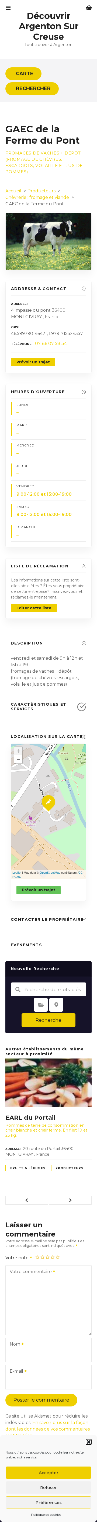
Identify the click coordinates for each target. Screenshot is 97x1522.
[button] (88, 1442)
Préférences (49, 1502)
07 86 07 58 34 (51, 343)
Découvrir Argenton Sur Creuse (48, 26)
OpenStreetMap (50, 872)
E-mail (15, 1372)
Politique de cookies (46, 1515)
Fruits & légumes (28, 1168)
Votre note (17, 1257)
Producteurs (70, 1168)
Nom (13, 1345)
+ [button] (18, 751)
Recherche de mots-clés (17, 989)
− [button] (18, 759)
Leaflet (16, 872)
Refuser (48, 1487)
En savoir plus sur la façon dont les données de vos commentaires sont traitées (47, 1429)
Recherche (48, 1020)
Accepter (48, 1472)
